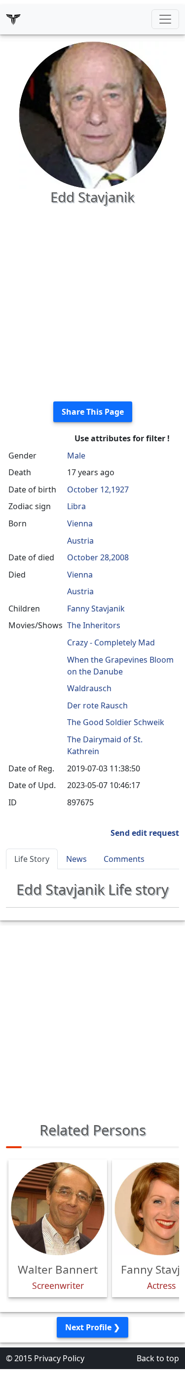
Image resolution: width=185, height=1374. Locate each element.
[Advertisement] (92, 301)
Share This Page (93, 411)
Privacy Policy (59, 1358)
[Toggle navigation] (165, 19)
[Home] (13, 19)
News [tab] (76, 859)
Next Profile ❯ (92, 1327)
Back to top (158, 1358)
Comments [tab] (124, 859)
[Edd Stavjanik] (93, 114)
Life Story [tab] (31, 859)
